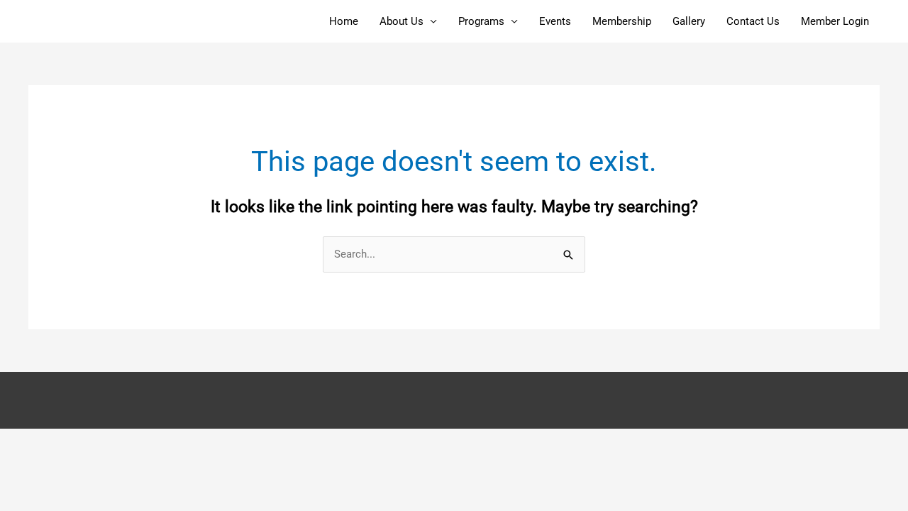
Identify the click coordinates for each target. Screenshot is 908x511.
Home (343, 21)
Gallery (688, 21)
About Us (401, 21)
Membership (621, 21)
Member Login (835, 21)
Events (555, 21)
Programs (481, 21)
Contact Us (753, 21)
